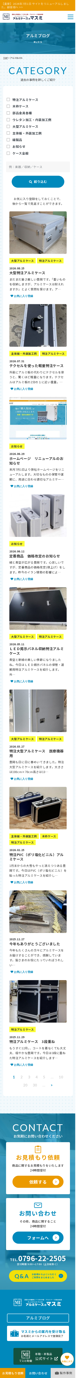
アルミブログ (38, 1318)
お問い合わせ (38, 1373)
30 (35, 1085)
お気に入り (67, 1361)
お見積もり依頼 (13, 1373)
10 (61, 1077)
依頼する (38, 1182)
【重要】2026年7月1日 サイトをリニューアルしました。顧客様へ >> (35, 5)
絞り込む (38, 181)
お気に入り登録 (23, 295)
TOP (5, 57)
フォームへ (38, 1237)
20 (25, 1085)
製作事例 (66, 1373)
